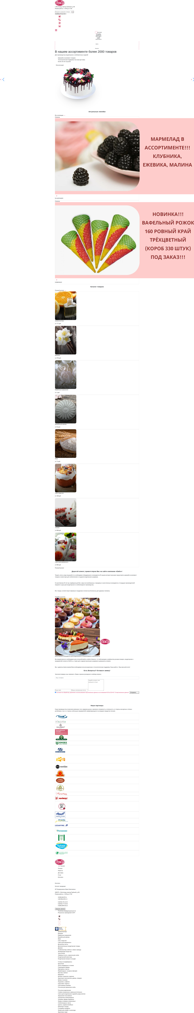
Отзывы (98, 34)
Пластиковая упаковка (64, 985)
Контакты (98, 39)
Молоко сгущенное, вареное (66, 976)
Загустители (61, 953)
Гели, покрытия (62, 940)
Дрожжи (60, 948)
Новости (98, 35)
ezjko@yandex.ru (62, 899)
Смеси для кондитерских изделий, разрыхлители (71, 994)
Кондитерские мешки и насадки (67, 958)
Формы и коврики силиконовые (67, 1001)
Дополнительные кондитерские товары (69, 946)
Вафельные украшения (64, 935)
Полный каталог (59, 290)
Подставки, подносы (63, 983)
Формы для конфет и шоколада (67, 1010)
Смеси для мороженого (64, 942)
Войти (97, 44)
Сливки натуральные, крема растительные (70, 992)
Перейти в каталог (60, 597)
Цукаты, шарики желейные (65, 1004)
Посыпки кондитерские (64, 990)
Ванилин (60, 933)
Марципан (61, 974)
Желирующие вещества (64, 951)
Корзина (97, 48)
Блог (98, 38)
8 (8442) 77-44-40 (63, 903)
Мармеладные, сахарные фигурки (67, 971)
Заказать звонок (60, 909)
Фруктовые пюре (62, 1012)
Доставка (98, 36)
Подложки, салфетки (64, 981)
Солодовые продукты (64, 1008)
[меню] (56, 30)
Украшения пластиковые (65, 995)
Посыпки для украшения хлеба (66, 987)
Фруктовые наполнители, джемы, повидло (70, 978)
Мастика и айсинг (63, 972)
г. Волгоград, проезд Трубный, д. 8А (65, 6)
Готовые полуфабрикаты (65, 962)
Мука (59, 939)
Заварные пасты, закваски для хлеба (68, 955)
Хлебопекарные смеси (64, 1003)
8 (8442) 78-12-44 (63, 902)
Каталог (99, 32)
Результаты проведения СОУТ (66, 912)
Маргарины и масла (63, 969)
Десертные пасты (63, 944)
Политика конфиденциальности (67, 911)
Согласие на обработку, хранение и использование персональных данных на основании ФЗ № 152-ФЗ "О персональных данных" (92, 692)
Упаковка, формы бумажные (66, 999)
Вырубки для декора (63, 937)
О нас (98, 37)
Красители (61, 963)
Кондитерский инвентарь (65, 957)
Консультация (60, 65)
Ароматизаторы (62, 931)
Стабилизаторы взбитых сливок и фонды (69, 949)
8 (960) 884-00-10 (63, 905)
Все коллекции (59, 115)
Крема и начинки (62, 980)
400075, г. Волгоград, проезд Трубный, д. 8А (67, 892)
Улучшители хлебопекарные (66, 997)
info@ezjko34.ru (62, 897)
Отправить (133, 692)
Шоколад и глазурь (63, 1006)
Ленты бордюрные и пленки (66, 965)
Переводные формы (64, 967)
